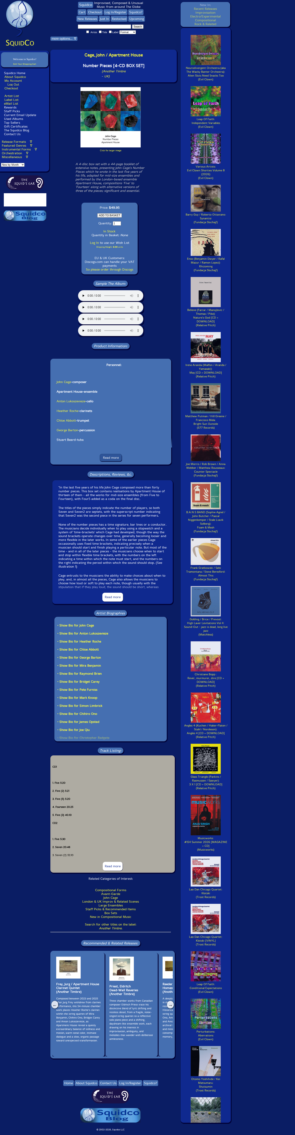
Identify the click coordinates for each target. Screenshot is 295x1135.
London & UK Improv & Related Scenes (110, 901)
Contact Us (11, 134)
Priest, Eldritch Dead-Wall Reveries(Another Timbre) (123, 990)
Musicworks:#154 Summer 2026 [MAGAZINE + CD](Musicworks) (205, 844)
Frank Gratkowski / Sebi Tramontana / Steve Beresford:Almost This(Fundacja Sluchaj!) (205, 573)
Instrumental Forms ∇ (19, 149)
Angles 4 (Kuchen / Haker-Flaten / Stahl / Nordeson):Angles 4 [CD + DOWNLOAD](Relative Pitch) (205, 731)
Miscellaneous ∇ (15, 157)
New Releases (87, 19)
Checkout (11, 88)
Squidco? (135, 12)
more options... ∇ (64, 38)
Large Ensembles (111, 905)
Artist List (11, 96)
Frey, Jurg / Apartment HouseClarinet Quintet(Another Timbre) (77, 988)
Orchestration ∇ (15, 153)
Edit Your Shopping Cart (24, 64)
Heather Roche (67, 411)
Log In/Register (115, 12)
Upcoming (136, 19)
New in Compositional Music (110, 917)
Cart (82, 12)
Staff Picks (12, 111)
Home (68, 1083)
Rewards (10, 107)
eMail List (11, 103)
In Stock (109, 231)
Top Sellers (12, 123)
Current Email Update (19, 115)
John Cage (64, 382)
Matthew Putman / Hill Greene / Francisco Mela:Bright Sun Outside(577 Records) (205, 422)
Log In (94, 243)
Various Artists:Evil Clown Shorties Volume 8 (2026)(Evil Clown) (206, 172)
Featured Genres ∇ (17, 145)
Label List (11, 100)
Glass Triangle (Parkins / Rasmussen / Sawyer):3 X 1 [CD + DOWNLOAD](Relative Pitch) (205, 782)
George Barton (67, 430)
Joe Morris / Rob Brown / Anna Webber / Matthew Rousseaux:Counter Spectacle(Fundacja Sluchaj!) (205, 469)
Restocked (119, 19)
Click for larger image (110, 150)
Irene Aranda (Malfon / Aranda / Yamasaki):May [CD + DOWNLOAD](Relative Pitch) (205, 370)
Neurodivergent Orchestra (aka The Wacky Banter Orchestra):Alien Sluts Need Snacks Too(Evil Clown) (206, 73)
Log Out (13, 84)
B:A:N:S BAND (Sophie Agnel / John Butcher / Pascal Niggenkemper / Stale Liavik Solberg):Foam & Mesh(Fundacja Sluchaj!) (205, 522)
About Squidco (15, 77)
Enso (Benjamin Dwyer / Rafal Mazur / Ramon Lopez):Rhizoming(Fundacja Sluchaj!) (206, 264)
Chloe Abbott (66, 420)
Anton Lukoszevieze (71, 401)
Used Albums (13, 119)
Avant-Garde (110, 894)
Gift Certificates (15, 126)
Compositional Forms (110, 890)
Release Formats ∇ (17, 142)
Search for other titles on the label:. (110, 926)
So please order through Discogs (109, 269)
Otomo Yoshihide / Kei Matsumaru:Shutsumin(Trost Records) (205, 1084)
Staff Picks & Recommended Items (110, 909)
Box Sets (110, 913)
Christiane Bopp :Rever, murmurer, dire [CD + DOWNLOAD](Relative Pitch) (205, 680)
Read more (111, 458)
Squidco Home (14, 73)
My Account (13, 81)
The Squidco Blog (16, 130)
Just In (104, 19)
